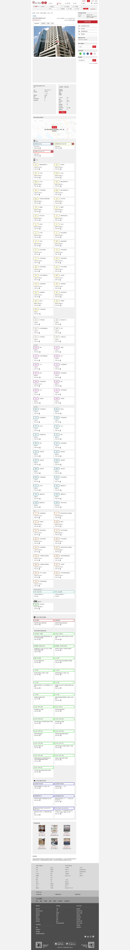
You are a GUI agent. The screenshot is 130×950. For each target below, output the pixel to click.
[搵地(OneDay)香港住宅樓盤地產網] (39, 2)
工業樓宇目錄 (77, 894)
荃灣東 (51, 885)
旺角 (51, 873)
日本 (57, 910)
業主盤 (43, 6)
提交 (94, 46)
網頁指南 (38, 921)
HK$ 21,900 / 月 (54, 847)
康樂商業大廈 (66, 845)
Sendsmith (96, 63)
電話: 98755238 (42, 835)
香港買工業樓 (79, 923)
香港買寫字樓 (79, 921)
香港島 (67, 867)
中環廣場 (67, 873)
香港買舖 (78, 925)
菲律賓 (45, 901)
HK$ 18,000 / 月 (66, 847)
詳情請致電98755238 (54, 835)
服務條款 (67, 947)
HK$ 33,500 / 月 (41, 834)
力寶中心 (67, 871)
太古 (51, 881)
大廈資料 (43, 23)
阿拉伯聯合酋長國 (60, 923)
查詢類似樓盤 (87, 21)
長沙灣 (51, 871)
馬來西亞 (60, 901)
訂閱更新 (62, 112)
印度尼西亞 (66, 901)
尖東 (37, 877)
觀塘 (37, 879)
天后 (51, 877)
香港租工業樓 (79, 913)
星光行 (66, 885)
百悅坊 (81, 873)
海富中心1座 (67, 875)
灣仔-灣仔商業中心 (54, 848)
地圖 (48, 23)
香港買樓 (78, 919)
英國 (57, 919)
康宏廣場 (67, 883)
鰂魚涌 (37, 887)
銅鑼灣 (37, 875)
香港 (37, 901)
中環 (37, 867)
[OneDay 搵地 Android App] (70, 943)
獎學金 (37, 917)
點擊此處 (54, 127)
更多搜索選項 (92, 9)
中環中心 (67, 869)
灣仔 (37, 869)
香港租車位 (78, 917)
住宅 (51, 3)
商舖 (84, 3)
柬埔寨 (57, 913)
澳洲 (57, 917)
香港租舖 (78, 915)
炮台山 (51, 867)
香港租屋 (78, 908)
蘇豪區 (51, 869)
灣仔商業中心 (54, 845)
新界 (81, 867)
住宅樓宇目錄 (39, 894)
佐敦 (51, 879)
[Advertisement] (54, 69)
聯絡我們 (38, 915)
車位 (75, 3)
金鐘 (37, 881)
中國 (57, 908)
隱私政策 (71, 947)
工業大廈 (68, 3)
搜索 (86, 8)
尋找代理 (38, 919)
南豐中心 (81, 875)
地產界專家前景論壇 (40, 933)
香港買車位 (78, 927)
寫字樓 (59, 3)
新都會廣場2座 (83, 869)
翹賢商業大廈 (54, 832)
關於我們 (38, 908)
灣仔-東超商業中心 (67, 835)
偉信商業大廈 (41, 845)
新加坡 (54, 901)
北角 (37, 885)
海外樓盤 (38, 931)
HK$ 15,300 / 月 (54, 834)
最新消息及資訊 (39, 910)
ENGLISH (96, 3)
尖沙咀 (37, 873)
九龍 (66, 879)
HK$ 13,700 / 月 (41, 847)
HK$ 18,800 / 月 (66, 834)
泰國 (50, 901)
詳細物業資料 (36, 23)
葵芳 (51, 875)
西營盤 (51, 883)
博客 (37, 927)
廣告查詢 (38, 913)
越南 (41, 901)
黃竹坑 (37, 883)
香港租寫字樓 (79, 910)
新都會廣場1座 (83, 871)
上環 (37, 871)
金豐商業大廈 (41, 832)
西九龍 (51, 887)
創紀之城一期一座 (69, 887)
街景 (52, 23)
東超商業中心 (66, 832)
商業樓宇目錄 (58, 894)
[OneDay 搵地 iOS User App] (59, 943)
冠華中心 (67, 881)
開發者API (38, 929)
